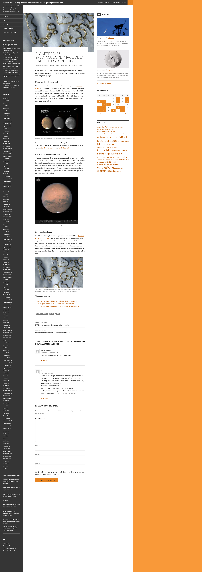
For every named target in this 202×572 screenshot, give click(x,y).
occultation (113, 147)
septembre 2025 (7, 126)
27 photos (111, 38)
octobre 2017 (7, 365)
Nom (37, 445)
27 (104, 111)
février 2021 (6, 264)
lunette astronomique (123, 141)
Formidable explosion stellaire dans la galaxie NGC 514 (53, 331)
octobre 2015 (7, 426)
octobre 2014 (7, 456)
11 (127, 101)
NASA (113, 145)
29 (113, 111)
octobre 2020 (7, 274)
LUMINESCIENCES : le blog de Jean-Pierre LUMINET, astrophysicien (11, 506)
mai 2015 (5, 438)
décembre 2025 (7, 118)
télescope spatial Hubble (105, 164)
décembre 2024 (7, 148)
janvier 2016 (6, 418)
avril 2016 (6, 411)
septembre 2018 (7, 337)
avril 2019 (6, 320)
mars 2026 (6, 111)
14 (109, 104)
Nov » (127, 114)
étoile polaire (118, 171)
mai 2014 (5, 469)
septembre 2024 (7, 156)
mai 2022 (5, 227)
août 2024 (6, 159)
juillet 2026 (6, 101)
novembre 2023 (7, 181)
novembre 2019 (7, 302)
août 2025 (6, 128)
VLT (119, 164)
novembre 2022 (7, 211)
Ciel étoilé (6, 20)
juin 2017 (5, 375)
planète (123, 150)
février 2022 (6, 234)
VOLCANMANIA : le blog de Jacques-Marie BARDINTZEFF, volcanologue (11, 528)
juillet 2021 (6, 252)
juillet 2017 (6, 373)
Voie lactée (102, 167)
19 (99, 107)
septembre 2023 (7, 186)
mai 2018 (5, 348)
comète (110, 129)
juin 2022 (5, 224)
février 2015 (6, 446)
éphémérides (103, 170)
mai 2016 (5, 408)
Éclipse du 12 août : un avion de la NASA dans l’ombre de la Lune (11, 76)
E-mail (38, 454)
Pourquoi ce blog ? (104, 2)
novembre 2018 (7, 332)
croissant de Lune (105, 137)
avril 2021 (6, 259)
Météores (6, 24)
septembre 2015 (7, 428)
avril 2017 (6, 380)
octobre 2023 (7, 184)
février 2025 (6, 143)
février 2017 (6, 385)
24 (122, 107)
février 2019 (6, 325)
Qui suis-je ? (116, 2)
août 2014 (6, 461)
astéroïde (121, 127)
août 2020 (6, 279)
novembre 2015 (7, 423)
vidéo (115, 164)
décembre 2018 (7, 330)
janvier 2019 (6, 327)
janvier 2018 (6, 358)
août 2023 (6, 189)
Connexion (6, 543)
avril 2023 (6, 199)
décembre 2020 (7, 269)
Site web (38, 463)
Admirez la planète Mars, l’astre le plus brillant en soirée (57, 301)
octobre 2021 (7, 244)
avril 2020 (6, 290)
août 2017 (6, 370)
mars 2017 (6, 383)
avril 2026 (6, 108)
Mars (52, 313)
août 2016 (6, 400)
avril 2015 (6, 441)
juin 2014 (5, 466)
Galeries (105, 15)
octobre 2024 (7, 153)
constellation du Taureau (120, 134)
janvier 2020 (6, 297)
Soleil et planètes (41, 50)
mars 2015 (6, 443)
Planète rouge (103, 154)
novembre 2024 (7, 151)
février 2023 (6, 204)
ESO (114, 137)
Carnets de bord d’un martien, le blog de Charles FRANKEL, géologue (11, 481)
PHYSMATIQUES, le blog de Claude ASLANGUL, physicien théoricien (11, 521)
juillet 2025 (6, 131)
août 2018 (6, 340)
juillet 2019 (6, 312)
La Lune (5, 16)
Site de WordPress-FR (9, 551)
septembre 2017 (7, 368)
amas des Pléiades (104, 127)
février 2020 (6, 295)
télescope (113, 162)
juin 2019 (5, 315)
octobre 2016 (7, 395)
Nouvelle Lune (119, 145)
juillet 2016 (6, 403)
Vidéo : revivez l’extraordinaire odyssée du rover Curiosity (58, 306)
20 (104, 107)
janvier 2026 (6, 116)
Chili (106, 129)
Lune (115, 140)
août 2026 (6, 98)
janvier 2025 (6, 146)
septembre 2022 (7, 216)
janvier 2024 (6, 176)
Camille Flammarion (48, 148)
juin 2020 (5, 285)
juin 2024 (5, 164)
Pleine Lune (116, 153)
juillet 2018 (6, 342)
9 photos (110, 70)
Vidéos (124, 2)
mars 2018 (6, 353)
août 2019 (6, 310)
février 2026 (6, 113)
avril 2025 (6, 138)
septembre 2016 (7, 398)
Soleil (124, 157)
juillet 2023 (6, 191)
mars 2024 (6, 171)
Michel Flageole (46, 350)
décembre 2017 (7, 360)
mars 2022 (6, 232)
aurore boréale (101, 129)
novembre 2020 (7, 272)
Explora (5, 500)
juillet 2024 (6, 161)
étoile (112, 170)
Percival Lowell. (63, 148)
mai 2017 (5, 378)
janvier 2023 (6, 206)
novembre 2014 (7, 453)
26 (99, 111)
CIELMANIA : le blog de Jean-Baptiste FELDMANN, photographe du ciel (33, 2)
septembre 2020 (7, 277)
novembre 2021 (7, 242)
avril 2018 (6, 350)
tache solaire (105, 162)
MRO (58, 313)
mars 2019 (6, 322)
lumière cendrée (104, 141)
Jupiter (123, 136)
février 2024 (6, 174)
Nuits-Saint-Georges (103, 147)
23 (118, 107)
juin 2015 (5, 436)
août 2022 (6, 219)
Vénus (111, 167)
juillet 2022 (6, 222)
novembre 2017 (7, 363)
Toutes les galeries (104, 83)
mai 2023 (5, 196)
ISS (117, 137)
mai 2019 (5, 317)
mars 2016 (6, 413)
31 (122, 111)
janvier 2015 (6, 448)
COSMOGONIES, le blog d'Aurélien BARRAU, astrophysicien (11, 489)
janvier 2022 (6, 237)
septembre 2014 (7, 458)
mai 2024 (5, 166)
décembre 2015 (7, 421)
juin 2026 (5, 103)
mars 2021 (6, 262)
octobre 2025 (7, 123)
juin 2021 (5, 254)
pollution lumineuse (104, 157)
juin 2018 (5, 345)
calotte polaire (42, 313)
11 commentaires (114, 45)
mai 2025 (5, 136)
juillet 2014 (6, 463)
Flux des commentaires (9, 548)
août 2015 (6, 431)
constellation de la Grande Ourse (105, 133)
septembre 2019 (7, 307)
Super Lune (116, 159)
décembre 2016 (7, 390)
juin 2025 (5, 133)
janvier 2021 (6, 267)
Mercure (107, 145)
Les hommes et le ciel (9, 32)
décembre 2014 (7, 451)
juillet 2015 (6, 433)
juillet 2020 (6, 282)
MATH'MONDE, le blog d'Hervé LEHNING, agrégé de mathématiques (11, 513)
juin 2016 (5, 406)
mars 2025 (6, 141)
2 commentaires (76, 65)
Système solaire (124, 159)
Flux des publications (9, 546)
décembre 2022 (7, 209)
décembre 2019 (7, 300)
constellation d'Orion (106, 131)
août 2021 (6, 249)
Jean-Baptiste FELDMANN (59, 65)
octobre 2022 (7, 214)
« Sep (99, 114)
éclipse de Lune (119, 168)
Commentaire (40, 418)
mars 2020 (6, 292)
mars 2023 (6, 201)
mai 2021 (5, 257)
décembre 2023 (7, 179)
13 (104, 104)
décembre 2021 (7, 239)
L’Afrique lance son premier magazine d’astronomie (52, 324)
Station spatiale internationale (105, 159)
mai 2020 (5, 287)
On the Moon (105, 150)
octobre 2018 (7, 335)
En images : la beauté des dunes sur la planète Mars (55, 304)
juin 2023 (5, 194)
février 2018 (6, 355)
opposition (117, 150)
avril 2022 (6, 229)
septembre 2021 (7, 247)
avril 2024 (6, 169)
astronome (115, 127)
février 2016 (6, 416)
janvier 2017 (6, 388)
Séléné (99, 162)
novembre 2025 (7, 121)
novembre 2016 (7, 393)
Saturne (116, 157)
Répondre (46, 360)
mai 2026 (5, 106)
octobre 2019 (7, 305)
